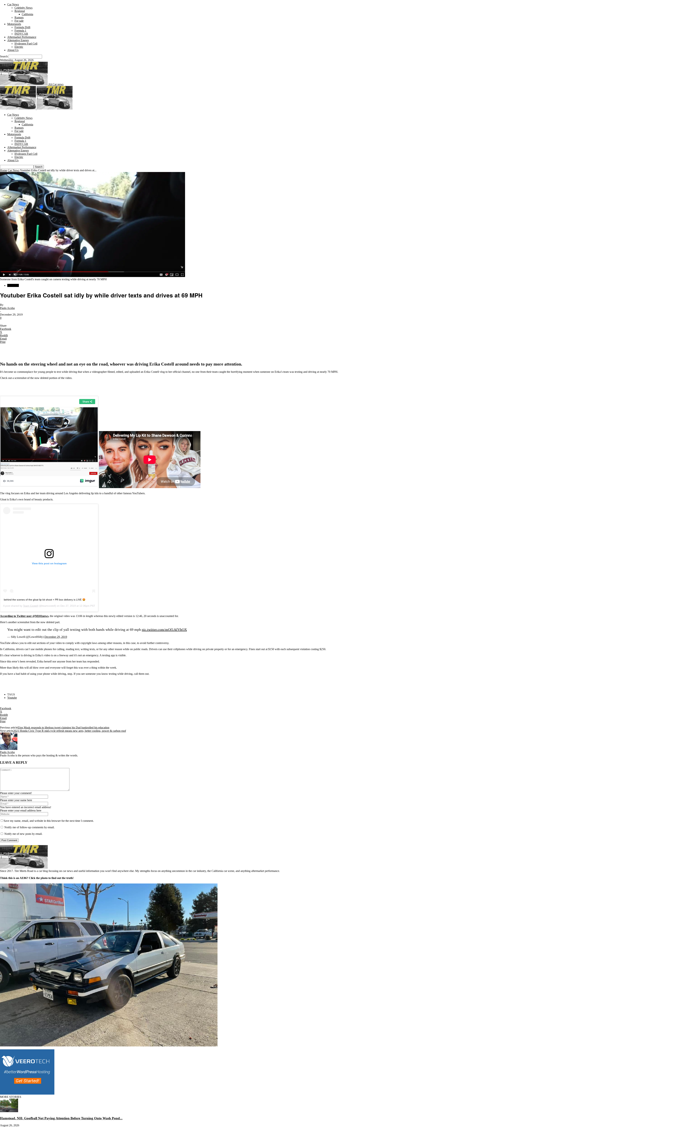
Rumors (19, 17)
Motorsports (14, 24)
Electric (18, 46)
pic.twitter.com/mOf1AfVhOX (164, 629)
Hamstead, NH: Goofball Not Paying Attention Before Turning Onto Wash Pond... (61, 1118)
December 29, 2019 (55, 636)
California (27, 14)
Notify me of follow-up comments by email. (29, 827)
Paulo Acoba (7, 308)
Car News (13, 4)
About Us (12, 50)
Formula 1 (20, 30)
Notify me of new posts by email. (23, 833)
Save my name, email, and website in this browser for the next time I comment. (49, 820)
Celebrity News (23, 7)
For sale (19, 20)
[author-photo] (8, 748)
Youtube (12, 697)
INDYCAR (21, 33)
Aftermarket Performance (21, 37)
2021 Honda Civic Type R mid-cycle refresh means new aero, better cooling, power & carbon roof (69, 730)
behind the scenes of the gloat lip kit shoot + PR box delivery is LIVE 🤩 (44, 599)
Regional (19, 10)
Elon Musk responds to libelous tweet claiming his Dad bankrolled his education (63, 727)
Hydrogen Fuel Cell (25, 43)
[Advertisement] (42, 352)
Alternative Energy (18, 40)
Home (3, 170)
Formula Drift (22, 27)
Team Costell (30, 605)
